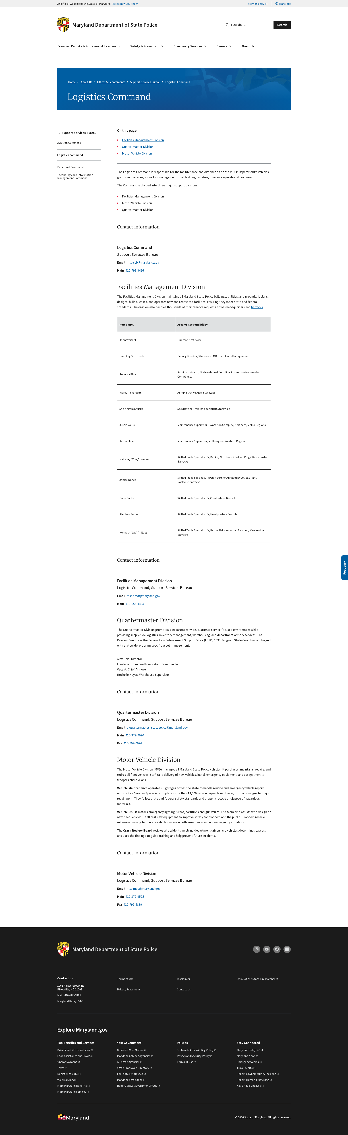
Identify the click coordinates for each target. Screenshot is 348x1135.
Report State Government (137, 1085)
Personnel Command (70, 167)
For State (130, 1074)
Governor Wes (130, 1050)
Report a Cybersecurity (256, 1074)
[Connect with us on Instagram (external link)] (256, 949)
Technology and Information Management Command (75, 176)
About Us (247, 46)
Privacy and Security (193, 1056)
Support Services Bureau (79, 133)
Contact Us (184, 989)
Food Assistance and (73, 1056)
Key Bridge (249, 1085)
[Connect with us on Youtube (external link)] (266, 949)
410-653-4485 (134, 604)
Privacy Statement (128, 989)
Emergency (248, 1062)
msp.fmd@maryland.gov (143, 596)
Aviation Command (69, 142)
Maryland (246, 1056)
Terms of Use (125, 978)
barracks (257, 307)
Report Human (253, 1080)
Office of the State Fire (256, 979)
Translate (285, 3)
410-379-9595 (134, 896)
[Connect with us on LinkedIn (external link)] (287, 949)
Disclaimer (183, 978)
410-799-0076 (132, 743)
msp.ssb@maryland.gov (143, 262)
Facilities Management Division (143, 140)
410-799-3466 (134, 270)
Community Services (187, 46)
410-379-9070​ (134, 735)
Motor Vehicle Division (137, 153)
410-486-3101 (72, 995)
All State (128, 1062)
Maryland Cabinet (133, 1056)
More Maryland (72, 1085)
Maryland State (129, 1080)
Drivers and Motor (73, 1050)
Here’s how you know (125, 3)
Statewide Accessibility (195, 1050)
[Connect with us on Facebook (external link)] (277, 949)
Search (282, 25)
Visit (66, 1080)
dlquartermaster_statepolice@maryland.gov (157, 727)
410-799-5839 (132, 904)
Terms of (185, 1062)
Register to (67, 1074)
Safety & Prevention (144, 46)
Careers (221, 46)
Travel (245, 1068)
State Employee (133, 1068)
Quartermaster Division (138, 147)
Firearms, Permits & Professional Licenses (86, 46)
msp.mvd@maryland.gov (143, 888)
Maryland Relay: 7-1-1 (70, 1001)
